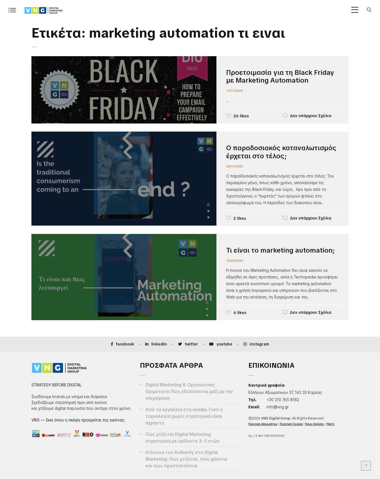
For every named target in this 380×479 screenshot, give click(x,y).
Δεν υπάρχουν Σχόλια (310, 115)
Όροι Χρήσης (314, 424)
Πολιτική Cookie (291, 424)
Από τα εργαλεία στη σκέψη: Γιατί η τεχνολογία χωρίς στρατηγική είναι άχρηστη (184, 416)
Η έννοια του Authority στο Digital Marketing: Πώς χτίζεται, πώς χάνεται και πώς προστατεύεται (186, 459)
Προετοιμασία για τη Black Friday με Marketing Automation (280, 76)
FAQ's (331, 424)
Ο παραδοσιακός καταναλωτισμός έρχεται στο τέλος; (281, 152)
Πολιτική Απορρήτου (262, 424)
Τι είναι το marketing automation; (280, 250)
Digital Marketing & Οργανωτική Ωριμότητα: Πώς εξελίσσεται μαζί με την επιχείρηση (189, 391)
